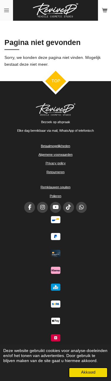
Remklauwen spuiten (55, 187)
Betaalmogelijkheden (55, 146)
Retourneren (55, 172)
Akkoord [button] (88, 372)
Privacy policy (56, 163)
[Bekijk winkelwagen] (104, 10)
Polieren (55, 196)
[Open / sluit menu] (6, 10)
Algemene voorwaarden (55, 154)
